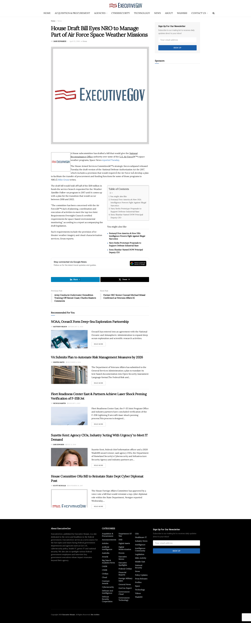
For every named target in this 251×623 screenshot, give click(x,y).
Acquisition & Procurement (72, 13)
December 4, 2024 (74, 362)
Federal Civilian (125, 569)
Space (137, 586)
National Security (138, 566)
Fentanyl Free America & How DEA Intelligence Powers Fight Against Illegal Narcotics (128, 202)
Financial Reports (122, 573)
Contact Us (198, 13)
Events (121, 553)
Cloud (104, 577)
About (169, 13)
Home (47, 13)
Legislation (139, 554)
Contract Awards (105, 582)
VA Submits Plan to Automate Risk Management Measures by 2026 (97, 357)
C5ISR (104, 570)
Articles (105, 543)
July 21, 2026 (71, 444)
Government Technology (124, 599)
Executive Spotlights (123, 563)
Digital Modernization (125, 548)
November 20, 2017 (76, 486)
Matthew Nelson (60, 327)
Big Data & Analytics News (108, 561)
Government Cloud (124, 593)
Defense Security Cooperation (107, 599)
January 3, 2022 (74, 403)
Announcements (109, 539)
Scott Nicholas (59, 486)
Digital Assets (124, 543)
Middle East (140, 561)
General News (125, 584)
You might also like (118, 196)
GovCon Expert (125, 588)
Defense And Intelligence (107, 592)
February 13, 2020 (76, 327)
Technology (142, 13)
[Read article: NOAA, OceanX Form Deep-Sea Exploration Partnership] (69, 339)
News (157, 13)
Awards (105, 556)
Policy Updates (141, 575)
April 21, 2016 (75, 41)
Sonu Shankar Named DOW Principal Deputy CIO (127, 216)
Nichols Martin (59, 403)
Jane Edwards (59, 41)
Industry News (141, 541)
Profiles (138, 582)
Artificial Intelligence (107, 548)
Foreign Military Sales (125, 579)
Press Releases (141, 578)
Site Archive (95, 615)
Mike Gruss (63, 179)
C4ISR (104, 566)
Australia (105, 553)
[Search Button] (214, 13)
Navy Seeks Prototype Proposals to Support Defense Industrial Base (126, 210)
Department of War (125, 534)
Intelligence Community (140, 549)
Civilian (105, 573)
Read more (100, 343)
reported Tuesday (110, 160)
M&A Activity (140, 558)
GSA (137, 533)
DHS (120, 539)
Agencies (99, 13)
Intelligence (140, 544)
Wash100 (182, 13)
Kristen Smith (58, 362)
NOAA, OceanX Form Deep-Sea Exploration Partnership (90, 322)
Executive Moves (123, 557)
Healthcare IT (141, 537)
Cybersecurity (120, 13)
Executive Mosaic (68, 615)
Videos (138, 593)
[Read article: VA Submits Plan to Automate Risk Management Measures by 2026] (69, 375)
